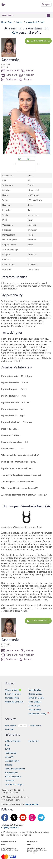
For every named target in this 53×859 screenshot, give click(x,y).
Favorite (28, 79)
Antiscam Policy (12, 760)
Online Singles (11, 690)
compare (23, 726)
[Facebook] (4, 817)
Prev (6, 119)
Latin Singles (34, 705)
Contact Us (33, 741)
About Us (9, 757)
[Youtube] (22, 817)
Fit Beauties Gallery (37, 713)
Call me (29, 70)
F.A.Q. (7, 749)
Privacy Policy (11, 772)
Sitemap (9, 764)
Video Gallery (35, 709)
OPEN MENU (8, 15)
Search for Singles (13, 694)
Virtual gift (29, 74)
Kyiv (15, 32)
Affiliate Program (12, 741)
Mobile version (31, 804)
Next (46, 119)
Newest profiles (12, 697)
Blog (7, 745)
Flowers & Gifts (35, 725)
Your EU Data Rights (14, 784)
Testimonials (10, 753)
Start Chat (43, 853)
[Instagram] (32, 817)
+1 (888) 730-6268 (10, 827)
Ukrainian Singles (36, 697)
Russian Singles (36, 694)
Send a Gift (11, 74)
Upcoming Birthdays (14, 701)
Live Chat (9, 729)
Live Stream (10, 725)
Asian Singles (34, 701)
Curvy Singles (35, 690)
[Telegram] (41, 817)
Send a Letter (12, 70)
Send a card (11, 79)
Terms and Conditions (15, 768)
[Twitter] (14, 817)
